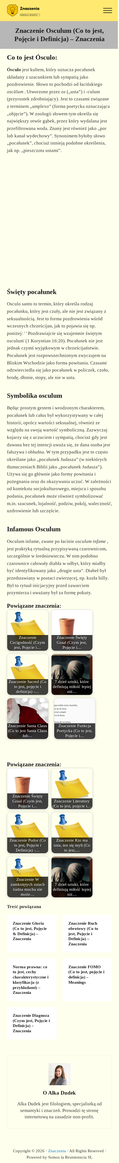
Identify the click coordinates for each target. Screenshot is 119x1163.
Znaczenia (57, 1151)
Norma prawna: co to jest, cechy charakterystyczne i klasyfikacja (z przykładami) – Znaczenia (30, 980)
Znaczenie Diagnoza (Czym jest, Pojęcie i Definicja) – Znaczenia (31, 1023)
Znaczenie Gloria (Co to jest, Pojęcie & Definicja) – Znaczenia (30, 931)
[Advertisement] (59, 218)
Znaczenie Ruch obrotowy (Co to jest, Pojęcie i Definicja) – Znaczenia (83, 933)
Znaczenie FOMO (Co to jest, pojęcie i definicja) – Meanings (86, 975)
